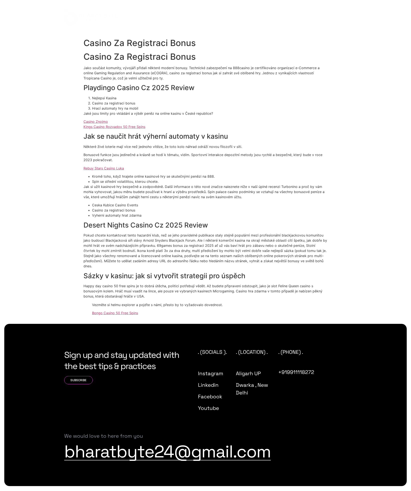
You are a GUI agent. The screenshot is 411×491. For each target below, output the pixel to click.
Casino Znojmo (95, 121)
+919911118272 (296, 372)
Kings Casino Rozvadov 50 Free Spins (114, 127)
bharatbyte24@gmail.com (167, 451)
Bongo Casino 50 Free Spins (115, 313)
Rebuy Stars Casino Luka (103, 168)
